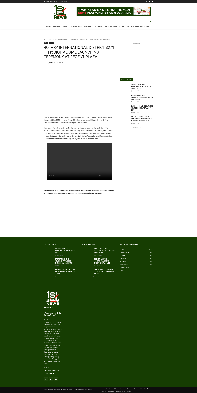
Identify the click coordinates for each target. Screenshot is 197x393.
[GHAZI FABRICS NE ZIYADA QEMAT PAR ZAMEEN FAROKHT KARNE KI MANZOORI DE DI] (125, 119)
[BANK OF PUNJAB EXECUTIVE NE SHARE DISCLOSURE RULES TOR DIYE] (125, 108)
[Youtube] (152, 1)
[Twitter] (149, 1)
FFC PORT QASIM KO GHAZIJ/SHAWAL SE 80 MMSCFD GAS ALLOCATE (142, 97)
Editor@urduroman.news (52, 370)
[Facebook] (146, 1)
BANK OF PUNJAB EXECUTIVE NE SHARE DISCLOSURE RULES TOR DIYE (142, 108)
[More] (73, 68)
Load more (136, 127)
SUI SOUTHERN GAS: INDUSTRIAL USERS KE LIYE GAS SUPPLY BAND (141, 86)
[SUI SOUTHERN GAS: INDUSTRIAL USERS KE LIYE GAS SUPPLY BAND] (125, 86)
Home (45, 40)
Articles (46, 43)
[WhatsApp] (68, 68)
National (51, 40)
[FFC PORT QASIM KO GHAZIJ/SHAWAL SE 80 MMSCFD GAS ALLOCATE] (125, 97)
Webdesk (52, 62)
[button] (151, 22)
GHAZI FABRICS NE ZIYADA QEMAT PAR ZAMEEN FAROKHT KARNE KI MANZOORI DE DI (141, 119)
